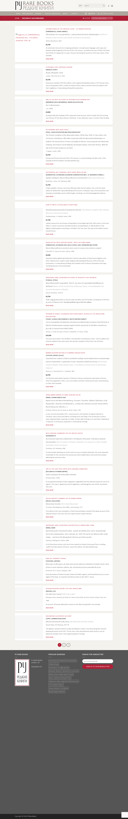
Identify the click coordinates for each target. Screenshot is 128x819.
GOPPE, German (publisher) (56, 618)
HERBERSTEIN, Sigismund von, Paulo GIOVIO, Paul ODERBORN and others (72, 245)
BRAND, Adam (50, 528)
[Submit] (104, 6)
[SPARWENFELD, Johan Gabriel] (57, 31)
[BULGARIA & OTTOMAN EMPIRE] (56, 471)
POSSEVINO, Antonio (53, 561)
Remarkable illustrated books (57, 661)
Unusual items (74, 671)
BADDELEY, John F (52, 70)
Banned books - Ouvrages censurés (59, 667)
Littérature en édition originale (57, 681)
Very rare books (71, 661)
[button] (109, 6)
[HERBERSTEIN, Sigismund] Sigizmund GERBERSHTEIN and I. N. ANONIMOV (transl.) (75, 175)
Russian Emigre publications (57, 692)
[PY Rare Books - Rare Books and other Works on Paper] (45, 5)
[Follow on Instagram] (86, 13)
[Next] (68, 645)
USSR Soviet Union (73, 681)
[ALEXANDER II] (51, 436)
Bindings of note (66, 678)
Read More (50, 59)
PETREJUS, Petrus (52, 280)
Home (18, 13)
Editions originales (54, 678)
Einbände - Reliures (58, 685)
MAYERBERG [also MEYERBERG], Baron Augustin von (64, 102)
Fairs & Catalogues (52, 13)
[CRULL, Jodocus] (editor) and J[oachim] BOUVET (63, 132)
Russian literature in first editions (58, 688)
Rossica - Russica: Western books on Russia (61, 674)
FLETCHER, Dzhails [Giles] (55, 355)
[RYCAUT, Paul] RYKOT (53, 501)
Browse (38, 13)
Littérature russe (53, 664)
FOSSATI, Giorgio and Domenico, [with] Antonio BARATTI (66, 319)
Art (50, 685)
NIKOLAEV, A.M (51, 591)
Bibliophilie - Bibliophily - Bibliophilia (59, 671)
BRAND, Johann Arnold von (56, 397)
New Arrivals (27, 13)
